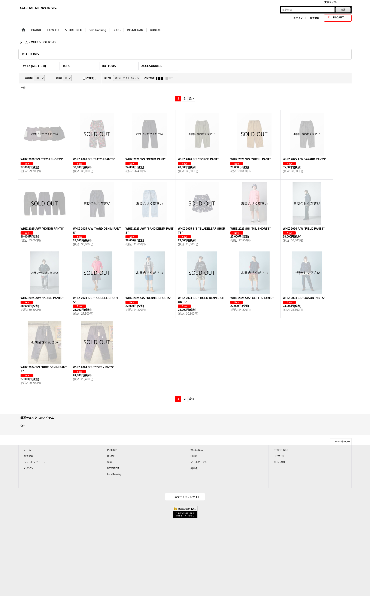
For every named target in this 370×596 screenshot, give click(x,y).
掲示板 (194, 468)
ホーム (27, 450)
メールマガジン (199, 462)
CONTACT (279, 462)
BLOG (194, 456)
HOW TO (279, 456)
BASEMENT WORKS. (37, 8)
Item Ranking (114, 474)
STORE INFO (281, 450)
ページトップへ (342, 441)
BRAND (111, 456)
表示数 (29, 77)
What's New (197, 450)
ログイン (298, 18)
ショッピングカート (34, 462)
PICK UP (111, 450)
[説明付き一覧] (170, 78)
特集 (109, 462)
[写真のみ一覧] (161, 78)
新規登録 (314, 18)
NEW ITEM (113, 468)
